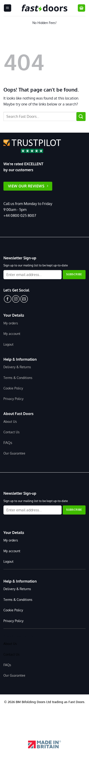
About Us (10, 421)
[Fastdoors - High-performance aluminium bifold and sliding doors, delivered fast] (44, 8)
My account (11, 333)
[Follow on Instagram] (16, 299)
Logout (8, 344)
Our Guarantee (14, 453)
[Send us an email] (24, 299)
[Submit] (81, 116)
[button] (7, 8)
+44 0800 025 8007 (19, 215)
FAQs (7, 442)
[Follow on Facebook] (7, 299)
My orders (10, 323)
